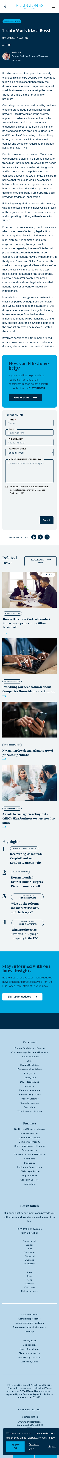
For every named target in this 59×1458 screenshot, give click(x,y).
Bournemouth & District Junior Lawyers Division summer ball (27, 882)
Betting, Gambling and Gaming (29, 1048)
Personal (30, 1042)
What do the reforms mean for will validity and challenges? (25, 908)
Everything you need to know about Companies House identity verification (28, 689)
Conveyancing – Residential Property (29, 1052)
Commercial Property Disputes (29, 1146)
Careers (29, 1283)
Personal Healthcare (29, 1090)
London (29, 1245)
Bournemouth (29, 1241)
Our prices (29, 1287)
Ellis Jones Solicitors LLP (19, 1385)
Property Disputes (30, 1098)
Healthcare (29, 1158)
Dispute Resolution (29, 1065)
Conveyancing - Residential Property (28, 923)
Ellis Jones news (20, 872)
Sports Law (29, 1107)
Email (12, 429)
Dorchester (29, 1252)
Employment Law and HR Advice (29, 1154)
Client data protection (29, 1353)
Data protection (29, 1150)
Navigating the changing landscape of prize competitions (27, 753)
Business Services (12, 21)
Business (29, 1123)
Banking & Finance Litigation (24, 848)
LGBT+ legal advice (29, 1082)
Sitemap (29, 1331)
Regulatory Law (29, 1175)
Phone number (16, 439)
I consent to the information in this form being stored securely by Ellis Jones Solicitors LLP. (29, 489)
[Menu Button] (53, 6)
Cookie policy (29, 1345)
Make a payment (29, 1291)
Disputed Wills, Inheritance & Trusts (27, 897)
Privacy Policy (46, 1437)
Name (12, 420)
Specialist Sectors (29, 1103)
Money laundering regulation (29, 1323)
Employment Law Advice (29, 1069)
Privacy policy (29, 1340)
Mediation (29, 1086)
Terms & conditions (29, 1349)
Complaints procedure (29, 1318)
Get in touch (29, 1206)
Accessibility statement (29, 1357)
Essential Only (34, 1446)
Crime (30, 1060)
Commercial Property (29, 1142)
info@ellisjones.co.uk (29, 1228)
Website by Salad (29, 1361)
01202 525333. (36, 388)
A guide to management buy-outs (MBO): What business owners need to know (28, 818)
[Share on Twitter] (40, 538)
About (30, 1272)
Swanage (29, 1260)
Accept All (15, 1446)
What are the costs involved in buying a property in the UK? (25, 934)
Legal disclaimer (29, 1314)
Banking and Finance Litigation (29, 1129)
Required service (17, 449)
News (29, 1280)
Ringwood (29, 1256)
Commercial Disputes (29, 1137)
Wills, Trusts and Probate (29, 1111)
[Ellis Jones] (30, 6)
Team (29, 1276)
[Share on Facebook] (33, 538)
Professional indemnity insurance (29, 1327)
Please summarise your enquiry (26, 459)
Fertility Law (30, 1077)
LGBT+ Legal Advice (29, 1171)
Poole (29, 1248)
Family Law (29, 1073)
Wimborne (29, 1263)
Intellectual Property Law (29, 1167)
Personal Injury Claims (30, 1094)
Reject (52, 1446)
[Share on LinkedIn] (47, 538)
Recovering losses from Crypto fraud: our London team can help (26, 858)
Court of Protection (29, 1056)
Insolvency (29, 1163)
